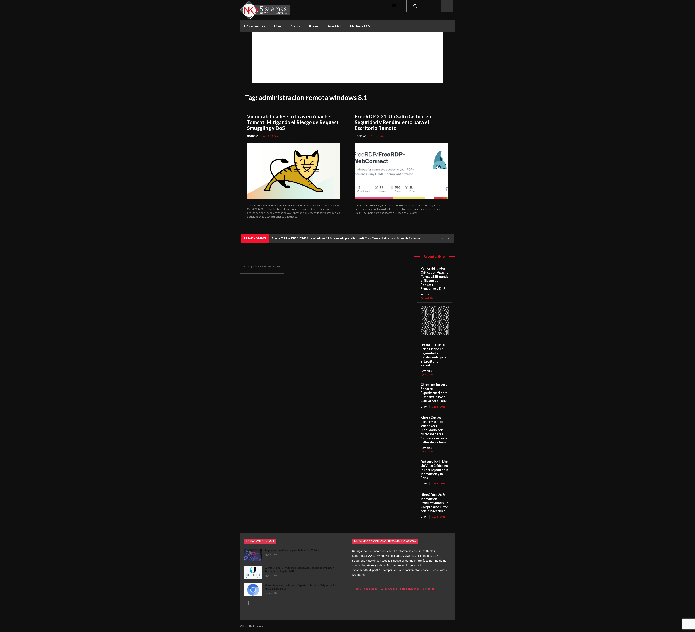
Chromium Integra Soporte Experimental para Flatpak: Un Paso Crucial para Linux (434, 393)
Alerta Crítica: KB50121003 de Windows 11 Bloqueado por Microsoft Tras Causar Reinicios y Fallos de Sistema (346, 238)
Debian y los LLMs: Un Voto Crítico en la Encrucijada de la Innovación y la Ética (434, 470)
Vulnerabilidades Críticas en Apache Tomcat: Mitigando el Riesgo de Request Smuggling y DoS (292, 122)
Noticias (252, 136)
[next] (448, 238)
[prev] (442, 238)
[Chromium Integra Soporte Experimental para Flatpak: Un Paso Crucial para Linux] (253, 589)
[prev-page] (246, 603)
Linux (424, 406)
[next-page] (252, 603)
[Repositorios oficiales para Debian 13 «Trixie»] (253, 555)
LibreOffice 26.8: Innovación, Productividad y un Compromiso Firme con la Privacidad (434, 503)
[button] (415, 6)
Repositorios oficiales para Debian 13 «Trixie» (292, 550)
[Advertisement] (347, 57)
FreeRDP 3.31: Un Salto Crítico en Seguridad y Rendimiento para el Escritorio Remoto (393, 122)
